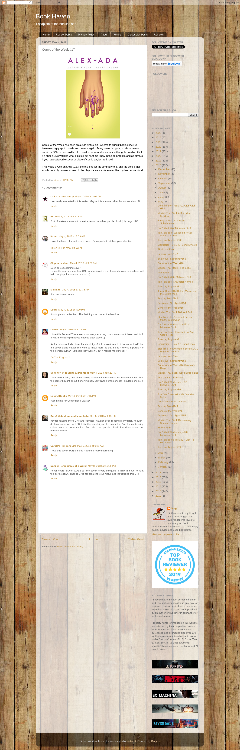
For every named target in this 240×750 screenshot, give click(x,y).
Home (46, 34)
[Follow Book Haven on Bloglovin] (167, 65)
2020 (158, 156)
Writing (117, 34)
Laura (53, 309)
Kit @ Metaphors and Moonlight (69, 416)
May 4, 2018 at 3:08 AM (88, 196)
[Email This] (83, 180)
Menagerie (164, 272)
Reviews (159, 34)
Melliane (55, 289)
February (163, 462)
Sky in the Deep (166, 249)
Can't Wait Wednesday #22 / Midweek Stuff (173, 326)
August (162, 187)
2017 (158, 472)
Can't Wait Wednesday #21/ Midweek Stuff (173, 383)
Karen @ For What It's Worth (66, 248)
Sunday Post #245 (168, 356)
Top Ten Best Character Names (175, 281)
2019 (158, 160)
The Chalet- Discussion (170, 377)
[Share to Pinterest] (96, 180)
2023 (158, 142)
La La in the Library (62, 196)
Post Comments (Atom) (70, 546)
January (163, 466)
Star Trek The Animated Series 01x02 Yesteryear (175, 318)
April (161, 453)
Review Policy (64, 34)
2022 (158, 147)
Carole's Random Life (63, 446)
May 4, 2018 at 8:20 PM (103, 372)
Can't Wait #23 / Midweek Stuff (175, 277)
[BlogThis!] (86, 180)
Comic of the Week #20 (171, 263)
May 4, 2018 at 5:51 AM (68, 216)
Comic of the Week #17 (171, 411)
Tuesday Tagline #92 (169, 286)
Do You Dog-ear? (60, 357)
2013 (158, 491)
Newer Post (50, 539)
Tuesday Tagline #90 (169, 389)
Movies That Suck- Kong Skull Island (178, 372)
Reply (53, 206)
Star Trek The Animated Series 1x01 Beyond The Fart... (178, 350)
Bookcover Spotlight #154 (172, 303)
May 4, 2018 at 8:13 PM (73, 329)
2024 (158, 137)
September (164, 183)
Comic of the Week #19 (171, 307)
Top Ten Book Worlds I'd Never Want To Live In (175, 234)
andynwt (131, 741)
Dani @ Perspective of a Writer (68, 466)
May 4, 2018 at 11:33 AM (75, 289)
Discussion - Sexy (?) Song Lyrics (176, 344)
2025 (158, 133)
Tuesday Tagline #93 (169, 240)
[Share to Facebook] (93, 180)
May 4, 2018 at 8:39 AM (72, 236)
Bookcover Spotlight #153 (172, 361)
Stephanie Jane (59, 263)
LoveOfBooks (58, 396)
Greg (174, 508)
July (160, 192)
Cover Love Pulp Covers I (172, 401)
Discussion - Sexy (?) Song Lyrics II (177, 245)
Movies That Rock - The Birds (174, 268)
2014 (158, 486)
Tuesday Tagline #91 (169, 339)
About (104, 34)
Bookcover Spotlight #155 (172, 258)
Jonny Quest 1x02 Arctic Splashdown (171, 222)
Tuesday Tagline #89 (169, 447)
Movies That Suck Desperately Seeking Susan (175, 421)
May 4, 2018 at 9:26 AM (83, 263)
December (164, 169)
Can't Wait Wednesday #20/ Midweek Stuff (173, 433)
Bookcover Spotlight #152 (172, 415)
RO (52, 216)
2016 (158, 477)
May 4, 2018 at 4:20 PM (71, 309)
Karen (53, 236)
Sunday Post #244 (168, 406)
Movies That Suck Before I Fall (175, 312)
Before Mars (164, 427)
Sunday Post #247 (168, 254)
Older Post (136, 539)
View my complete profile (165, 534)
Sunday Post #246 (168, 298)
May (161, 201)
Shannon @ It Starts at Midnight (69, 372)
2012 (158, 495)
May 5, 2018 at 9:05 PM (103, 416)
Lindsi (54, 329)
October (163, 178)
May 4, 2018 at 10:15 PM (82, 396)
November (164, 174)
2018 (158, 165)
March (162, 457)
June (161, 197)
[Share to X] (89, 180)
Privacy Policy (86, 34)
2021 (158, 151)
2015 (158, 482)
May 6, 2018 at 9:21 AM (90, 446)
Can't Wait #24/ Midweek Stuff (174, 228)
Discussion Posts (138, 34)
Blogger (155, 741)
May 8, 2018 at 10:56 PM (102, 466)
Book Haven (53, 16)
